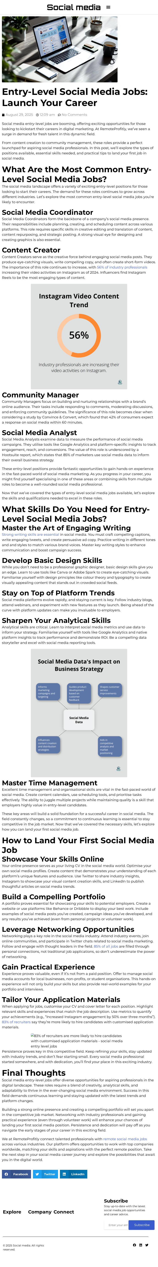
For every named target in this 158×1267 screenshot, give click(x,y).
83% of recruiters (16, 1022)
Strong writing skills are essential (30, 534)
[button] (108, 7)
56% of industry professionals (122, 267)
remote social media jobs (125, 1139)
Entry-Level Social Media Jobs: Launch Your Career (75, 97)
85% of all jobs (106, 946)
